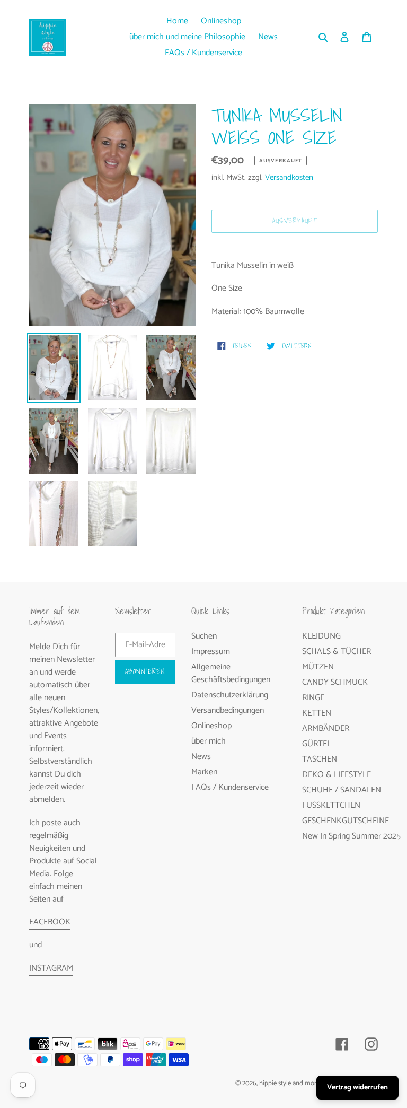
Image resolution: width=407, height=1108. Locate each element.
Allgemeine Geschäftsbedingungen (230, 673)
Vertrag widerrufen (357, 1087)
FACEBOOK (49, 922)
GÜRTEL (316, 744)
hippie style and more (289, 1083)
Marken (204, 772)
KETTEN (316, 713)
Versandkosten (289, 177)
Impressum (210, 651)
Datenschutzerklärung (229, 695)
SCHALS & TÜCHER (336, 651)
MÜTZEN (318, 667)
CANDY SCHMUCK (335, 682)
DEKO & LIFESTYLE (336, 774)
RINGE (313, 698)
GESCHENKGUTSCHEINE (345, 821)
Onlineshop (211, 726)
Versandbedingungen (227, 710)
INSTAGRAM (51, 968)
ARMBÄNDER (325, 728)
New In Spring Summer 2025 (351, 836)
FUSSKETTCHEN (331, 805)
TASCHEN (319, 759)
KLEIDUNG (321, 636)
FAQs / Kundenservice (230, 787)
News (201, 756)
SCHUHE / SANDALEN (341, 790)
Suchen (204, 636)
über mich (208, 741)
